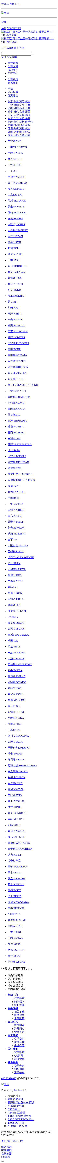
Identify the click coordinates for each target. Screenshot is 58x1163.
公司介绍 (13, 66)
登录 (3, 22)
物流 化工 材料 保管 (19, 118)
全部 (10, 88)
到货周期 (19, 1069)
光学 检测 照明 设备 (19, 125)
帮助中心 (13, 994)
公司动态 (13, 79)
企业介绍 (19, 1045)
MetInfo (18, 1090)
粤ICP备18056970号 (12, 1141)
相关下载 (19, 1011)
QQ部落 (18, 1055)
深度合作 (19, 1042)
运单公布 (19, 1072)
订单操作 (19, 998)
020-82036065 (8, 1078)
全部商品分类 (9, 57)
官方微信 (19, 1052)
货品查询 (19, 1065)
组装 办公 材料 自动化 (20, 121)
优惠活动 (13, 95)
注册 (3, 28)
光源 (21, 47)
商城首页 (13, 63)
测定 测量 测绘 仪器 (19, 101)
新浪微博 (19, 1059)
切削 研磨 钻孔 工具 (19, 108)
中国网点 (19, 1025)
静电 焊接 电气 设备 (19, 131)
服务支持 (13, 1008)
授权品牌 (13, 69)
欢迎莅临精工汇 (10, 4)
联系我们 (13, 82)
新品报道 (13, 92)
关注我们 (13, 1048)
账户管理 (19, 1005)
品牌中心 (13, 73)
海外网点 (19, 1028)
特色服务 (13, 1062)
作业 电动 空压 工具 (19, 104)
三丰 (4, 47)
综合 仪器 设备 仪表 (19, 135)
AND (10, 47)
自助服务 (19, 1015)
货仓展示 (19, 1032)
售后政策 (19, 1018)
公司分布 (13, 1021)
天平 (16, 47)
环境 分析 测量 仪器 (19, 128)
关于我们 (13, 1035)
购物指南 (19, 1001)
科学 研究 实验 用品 (19, 111)
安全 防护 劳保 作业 (19, 115)
